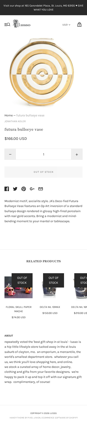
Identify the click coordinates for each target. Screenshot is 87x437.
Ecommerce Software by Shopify (59, 417)
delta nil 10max (50, 307)
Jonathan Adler (15, 121)
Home (8, 115)
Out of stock (44, 172)
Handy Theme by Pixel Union (25, 417)
